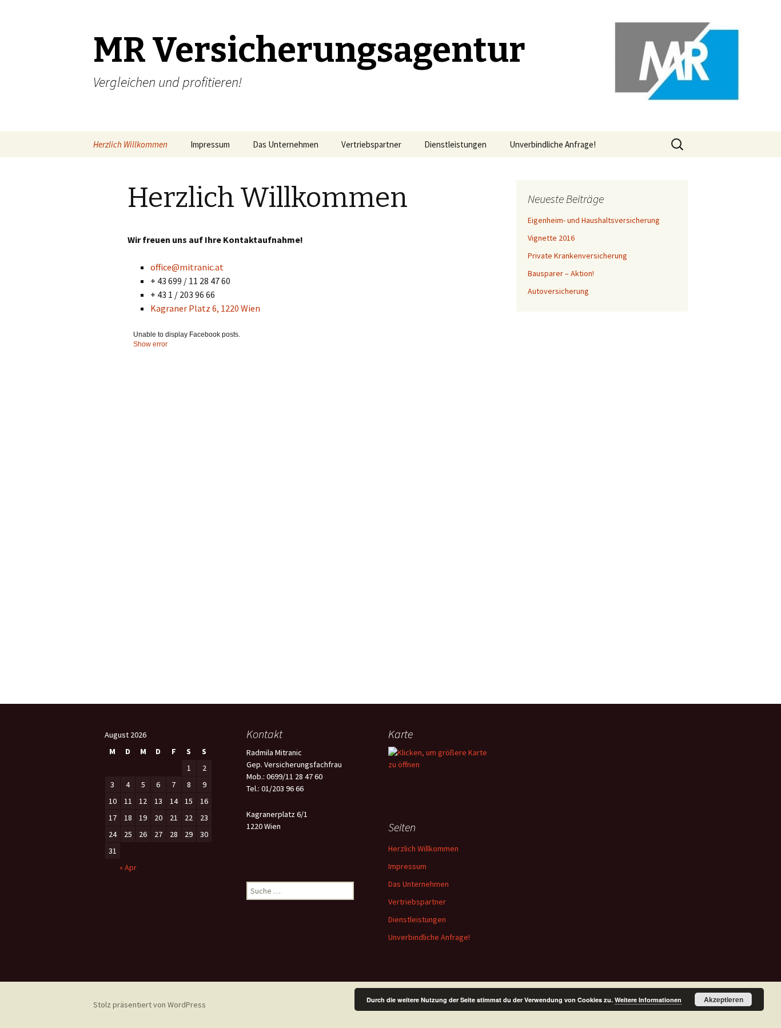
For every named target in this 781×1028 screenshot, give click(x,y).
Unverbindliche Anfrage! (552, 144)
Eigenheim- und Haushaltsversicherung (594, 220)
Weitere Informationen (648, 999)
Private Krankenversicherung (577, 255)
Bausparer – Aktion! (561, 273)
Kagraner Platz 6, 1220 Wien (205, 308)
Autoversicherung (558, 291)
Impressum (210, 144)
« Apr (128, 867)
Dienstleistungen (455, 144)
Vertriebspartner (371, 144)
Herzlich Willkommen (130, 144)
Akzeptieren (723, 999)
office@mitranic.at (187, 267)
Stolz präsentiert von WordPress (149, 1004)
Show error (150, 344)
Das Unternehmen (285, 144)
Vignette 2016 (551, 238)
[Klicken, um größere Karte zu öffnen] (442, 758)
